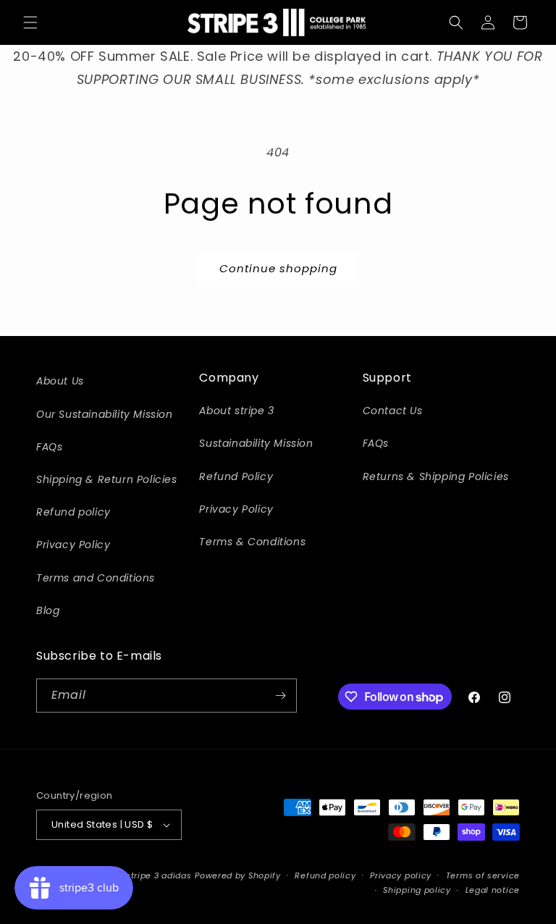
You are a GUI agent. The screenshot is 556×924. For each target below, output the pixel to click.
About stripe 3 (236, 410)
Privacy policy (400, 875)
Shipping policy (417, 890)
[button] (30, 22)
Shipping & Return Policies (106, 479)
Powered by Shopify (238, 875)
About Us (60, 381)
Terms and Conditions (95, 578)
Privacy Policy (73, 544)
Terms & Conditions (252, 541)
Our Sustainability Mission (104, 414)
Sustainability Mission (256, 443)
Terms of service (483, 875)
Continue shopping (278, 268)
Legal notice (493, 890)
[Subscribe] (280, 696)
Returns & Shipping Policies (436, 476)
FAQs (49, 447)
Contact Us (393, 410)
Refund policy (73, 512)
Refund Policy (236, 476)
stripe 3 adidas (159, 875)
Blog (47, 610)
